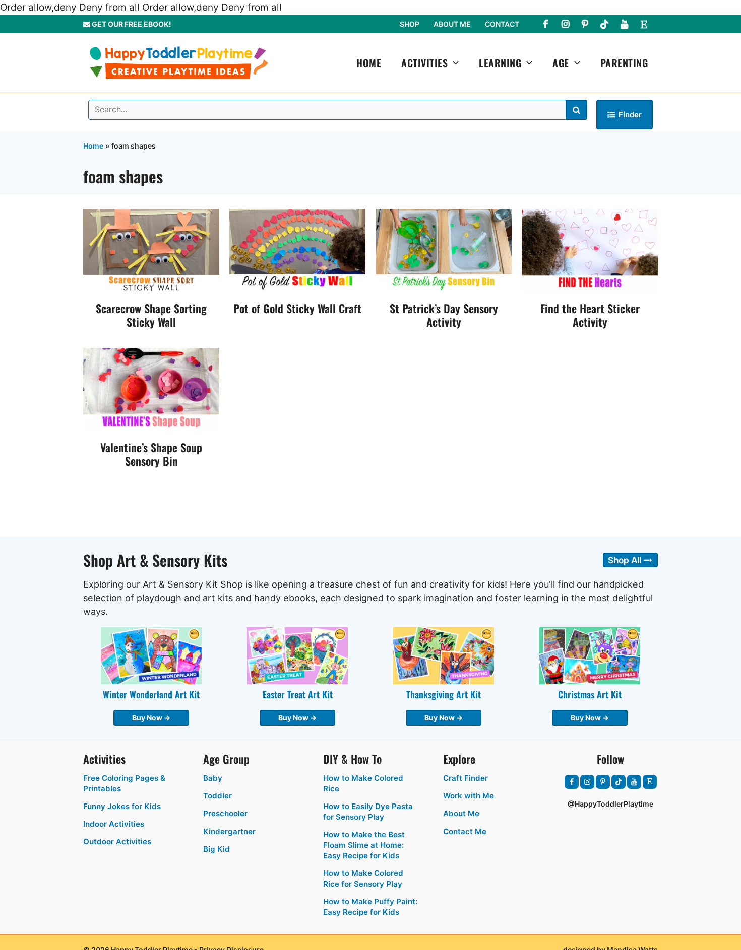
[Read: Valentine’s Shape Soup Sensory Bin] (151, 389)
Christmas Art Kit (590, 694)
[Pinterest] (585, 24)
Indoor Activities (113, 824)
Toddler (217, 795)
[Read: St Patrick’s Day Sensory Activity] (444, 249)
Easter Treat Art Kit (298, 694)
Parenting (624, 62)
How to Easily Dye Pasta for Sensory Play (368, 811)
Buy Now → (151, 717)
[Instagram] (565, 24)
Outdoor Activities (117, 841)
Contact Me (464, 831)
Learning (500, 62)
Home (368, 62)
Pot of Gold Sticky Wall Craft (297, 308)
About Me (452, 24)
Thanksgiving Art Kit (443, 694)
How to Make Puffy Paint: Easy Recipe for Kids (370, 907)
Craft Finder (465, 778)
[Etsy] (644, 24)
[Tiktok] (604, 24)
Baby (212, 778)
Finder (630, 114)
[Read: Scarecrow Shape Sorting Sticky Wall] (151, 249)
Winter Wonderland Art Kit (151, 694)
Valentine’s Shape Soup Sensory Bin (151, 454)
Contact (502, 24)
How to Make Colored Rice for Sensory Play (363, 878)
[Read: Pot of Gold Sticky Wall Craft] (297, 249)
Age (560, 62)
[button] (453, 63)
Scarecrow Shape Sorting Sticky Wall (151, 315)
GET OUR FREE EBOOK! (130, 24)
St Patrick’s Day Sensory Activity (444, 315)
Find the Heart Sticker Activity (590, 315)
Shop (409, 24)
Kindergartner (229, 831)
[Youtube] (624, 24)
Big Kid (216, 849)
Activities (424, 62)
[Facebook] (545, 24)
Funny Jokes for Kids (122, 806)
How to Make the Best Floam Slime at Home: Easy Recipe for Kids (364, 845)
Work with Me (468, 795)
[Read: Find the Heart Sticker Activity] (590, 249)
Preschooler (225, 813)
